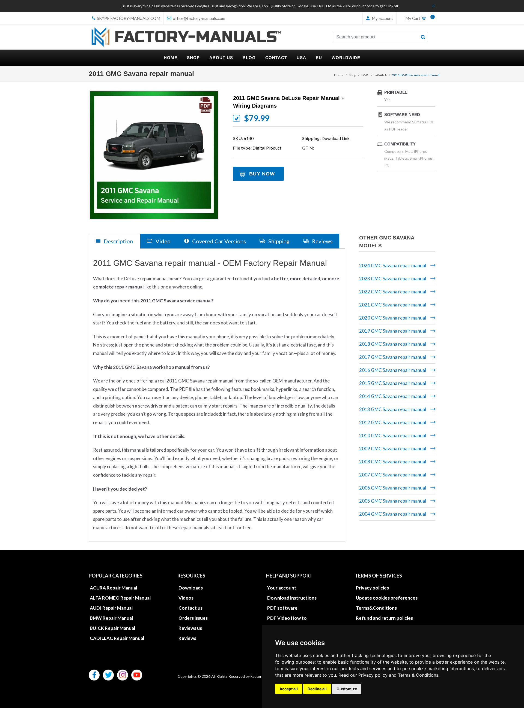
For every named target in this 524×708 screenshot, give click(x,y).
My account (382, 18)
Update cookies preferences (387, 598)
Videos (185, 598)
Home (338, 75)
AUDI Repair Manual (111, 608)
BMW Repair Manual (111, 618)
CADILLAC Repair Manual (117, 638)
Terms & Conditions (418, 675)
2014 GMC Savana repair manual (392, 396)
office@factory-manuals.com (198, 18)
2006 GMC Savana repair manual (392, 488)
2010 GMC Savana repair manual (392, 435)
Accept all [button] (288, 688)
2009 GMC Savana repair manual (392, 448)
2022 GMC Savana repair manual (392, 291)
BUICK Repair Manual (112, 628)
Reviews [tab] (321, 241)
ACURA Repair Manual (113, 588)
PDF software (282, 608)
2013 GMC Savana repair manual (392, 409)
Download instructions (292, 598)
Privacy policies (372, 588)
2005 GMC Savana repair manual (392, 501)
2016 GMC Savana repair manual (392, 370)
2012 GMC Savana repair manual (392, 422)
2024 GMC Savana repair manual (392, 265)
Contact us (190, 608)
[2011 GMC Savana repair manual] (154, 155)
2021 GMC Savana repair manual (392, 305)
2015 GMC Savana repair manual (392, 383)
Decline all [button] (317, 688)
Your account (281, 588)
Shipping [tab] (278, 241)
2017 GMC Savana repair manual (392, 357)
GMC (365, 75)
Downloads (190, 588)
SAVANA (380, 75)
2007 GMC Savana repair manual (392, 475)
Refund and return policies (384, 618)
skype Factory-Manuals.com (128, 18)
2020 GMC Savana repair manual (392, 318)
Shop (352, 75)
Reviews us (190, 628)
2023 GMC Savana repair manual (392, 278)
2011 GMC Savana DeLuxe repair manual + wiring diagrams (289, 102)
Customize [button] (347, 688)
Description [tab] (118, 241)
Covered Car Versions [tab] (218, 241)
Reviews (187, 638)
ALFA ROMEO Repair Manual (120, 598)
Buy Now (262, 174)
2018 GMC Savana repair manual (392, 344)
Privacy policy (373, 675)
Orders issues (193, 618)
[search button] (423, 37)
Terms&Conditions (376, 608)
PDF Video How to (287, 618)
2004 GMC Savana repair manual (392, 514)
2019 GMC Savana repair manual (392, 331)
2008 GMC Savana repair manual (392, 461)
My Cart (418, 18)
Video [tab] (162, 241)
